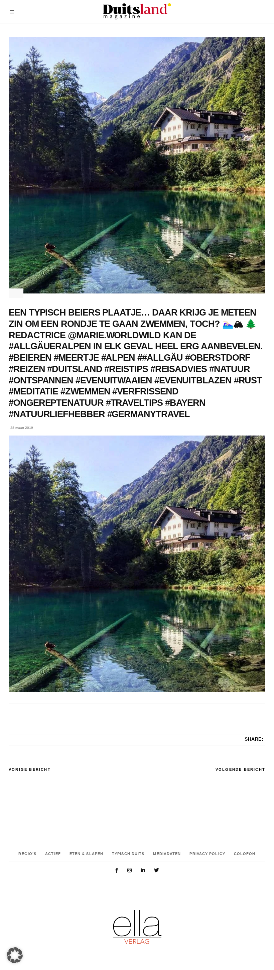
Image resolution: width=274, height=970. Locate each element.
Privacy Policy (207, 854)
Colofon (245, 854)
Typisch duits (128, 854)
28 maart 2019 (21, 428)
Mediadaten (167, 854)
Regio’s (27, 854)
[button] (14, 955)
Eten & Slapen (86, 854)
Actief (53, 854)
